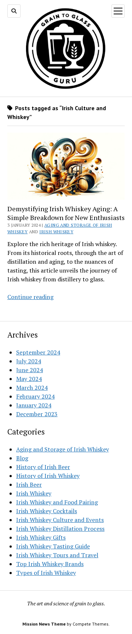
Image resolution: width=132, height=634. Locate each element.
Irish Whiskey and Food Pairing (57, 502)
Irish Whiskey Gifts (41, 537)
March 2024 (32, 387)
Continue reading (30, 297)
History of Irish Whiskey (48, 476)
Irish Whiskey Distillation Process (60, 529)
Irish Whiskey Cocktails (46, 511)
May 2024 (29, 379)
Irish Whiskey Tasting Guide (53, 546)
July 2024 (28, 361)
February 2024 (35, 396)
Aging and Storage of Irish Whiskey (62, 449)
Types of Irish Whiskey (46, 573)
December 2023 (37, 414)
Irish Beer (29, 484)
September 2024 (38, 352)
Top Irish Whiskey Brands (50, 564)
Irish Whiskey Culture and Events (60, 520)
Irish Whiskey (56, 231)
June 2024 (29, 370)
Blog (22, 458)
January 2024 (33, 405)
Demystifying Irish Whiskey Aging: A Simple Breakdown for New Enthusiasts (66, 213)
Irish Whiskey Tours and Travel (57, 555)
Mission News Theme (44, 624)
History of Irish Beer (43, 467)
